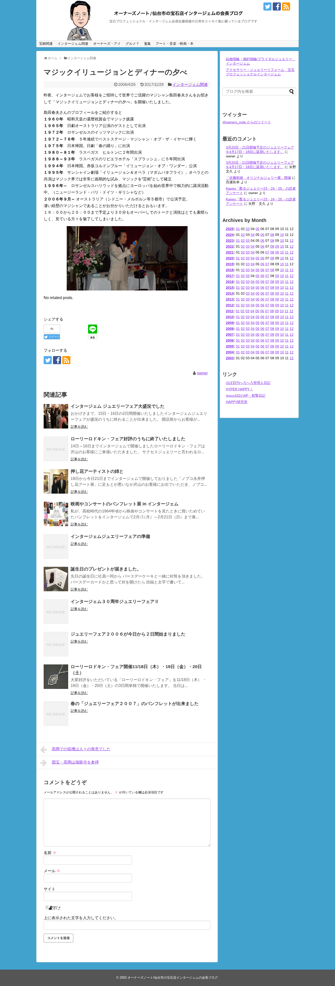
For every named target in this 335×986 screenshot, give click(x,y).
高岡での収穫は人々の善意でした (81, 749)
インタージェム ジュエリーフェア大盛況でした (118, 406)
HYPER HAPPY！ (239, 389)
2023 (230, 241)
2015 (230, 288)
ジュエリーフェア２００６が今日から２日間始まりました (128, 634)
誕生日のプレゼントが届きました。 (106, 569)
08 (272, 235)
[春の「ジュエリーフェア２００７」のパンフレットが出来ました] (56, 713)
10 (282, 235)
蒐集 (147, 44)
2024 (230, 235)
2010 (230, 317)
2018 (230, 270)
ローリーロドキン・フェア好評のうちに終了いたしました (128, 438)
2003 (230, 358)
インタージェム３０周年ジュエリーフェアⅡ (115, 601)
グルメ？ (132, 44)
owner (202, 373)
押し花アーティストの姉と (97, 471)
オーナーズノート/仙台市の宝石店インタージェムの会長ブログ (173, 977)
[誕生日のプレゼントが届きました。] (56, 579)
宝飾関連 (46, 44)
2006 (230, 340)
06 (262, 235)
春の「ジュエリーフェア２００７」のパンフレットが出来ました (135, 703)
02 (243, 235)
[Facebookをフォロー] (277, 6)
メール (52, 871)
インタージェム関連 (72, 44)
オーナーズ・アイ (107, 44)
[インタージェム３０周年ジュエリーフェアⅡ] (56, 611)
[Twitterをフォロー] (267, 6)
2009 (230, 323)
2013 (230, 299)
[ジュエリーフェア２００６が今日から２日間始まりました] (56, 644)
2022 (230, 246)
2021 (230, 252)
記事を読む (79, 427)
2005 (230, 346)
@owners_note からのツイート (246, 122)
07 (267, 252)
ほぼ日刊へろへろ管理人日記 (248, 383)
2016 (230, 282)
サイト (49, 889)
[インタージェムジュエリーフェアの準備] (56, 546)
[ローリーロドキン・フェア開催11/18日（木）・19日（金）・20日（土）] (56, 676)
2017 (230, 276)
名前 (50, 853)
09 (277, 246)
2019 (230, 264)
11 (287, 252)
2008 (230, 329)
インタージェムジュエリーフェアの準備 (110, 536)
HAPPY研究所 (236, 402)
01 (238, 229)
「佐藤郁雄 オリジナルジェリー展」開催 (258, 178)
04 (253, 235)
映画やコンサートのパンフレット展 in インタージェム (125, 503)
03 (248, 229)
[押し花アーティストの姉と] (56, 481)
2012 (230, 305)
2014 (230, 293)
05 (257, 229)
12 (292, 241)
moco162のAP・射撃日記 (245, 395)
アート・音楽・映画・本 (174, 44)
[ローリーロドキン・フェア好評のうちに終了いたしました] (56, 449)
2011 (229, 311)
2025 (230, 229)
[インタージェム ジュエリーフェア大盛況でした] (56, 416)
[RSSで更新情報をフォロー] (286, 6)
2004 (230, 352)
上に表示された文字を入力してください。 (81, 918)
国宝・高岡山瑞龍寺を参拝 (75, 762)
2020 (230, 258)
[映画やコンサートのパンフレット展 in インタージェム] (56, 514)
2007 (230, 334)
